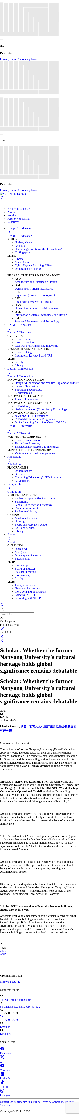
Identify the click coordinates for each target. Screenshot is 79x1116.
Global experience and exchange (34, 504)
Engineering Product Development (35, 295)
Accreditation (22, 262)
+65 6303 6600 (9, 1019)
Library (19, 258)
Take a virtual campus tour (15, 999)
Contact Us (7, 1101)
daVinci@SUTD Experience (31, 415)
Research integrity (25, 352)
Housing (20, 521)
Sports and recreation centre (31, 524)
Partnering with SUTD (28, 598)
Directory (5, 1033)
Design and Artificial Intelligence (34, 288)
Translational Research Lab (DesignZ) (37, 446)
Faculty (11, 215)
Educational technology (28, 389)
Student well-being (26, 511)
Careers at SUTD (25, 594)
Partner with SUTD (18, 218)
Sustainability (22, 558)
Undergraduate (23, 242)
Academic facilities (26, 518)
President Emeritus (25, 571)
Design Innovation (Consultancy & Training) (41, 409)
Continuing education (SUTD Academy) (38, 249)
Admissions (14, 464)
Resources (13, 221)
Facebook (5, 1053)
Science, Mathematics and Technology (37, 321)
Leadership (21, 565)
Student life (21, 501)
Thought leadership (26, 585)
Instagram (5, 1095)
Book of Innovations (27, 399)
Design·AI (21, 548)
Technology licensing (27, 443)
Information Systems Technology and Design (41, 314)
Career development (26, 508)
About (11, 542)
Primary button (9, 59)
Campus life (14, 491)
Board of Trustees (25, 568)
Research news (23, 339)
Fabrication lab (23, 392)
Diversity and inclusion (28, 555)
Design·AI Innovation (20, 376)
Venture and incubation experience (35, 453)
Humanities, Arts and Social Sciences (36, 308)
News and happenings (27, 588)
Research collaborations (28, 440)
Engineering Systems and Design (34, 301)
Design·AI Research (19, 332)
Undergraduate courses (28, 268)
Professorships (23, 575)
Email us (5, 1026)
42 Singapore (22, 252)
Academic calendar (18, 208)
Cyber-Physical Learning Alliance (34, 265)
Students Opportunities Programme (35, 498)
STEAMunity (23, 406)
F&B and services (25, 527)
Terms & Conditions (53, 1101)
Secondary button (28, 59)
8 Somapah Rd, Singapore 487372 (20, 1006)
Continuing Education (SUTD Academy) (38, 477)
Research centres (24, 342)
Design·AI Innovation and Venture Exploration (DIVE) (47, 383)
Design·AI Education (19, 235)
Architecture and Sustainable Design (36, 281)
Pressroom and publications (30, 591)
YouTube (5, 1070)
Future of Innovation (27, 386)
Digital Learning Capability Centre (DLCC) (40, 422)
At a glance (21, 552)
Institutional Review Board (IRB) (34, 355)
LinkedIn (5, 1078)
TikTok (4, 1086)
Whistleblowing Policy (27, 1101)
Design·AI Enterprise (19, 433)
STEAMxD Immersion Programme (35, 419)
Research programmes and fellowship (36, 345)
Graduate (20, 245)
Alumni (11, 212)
